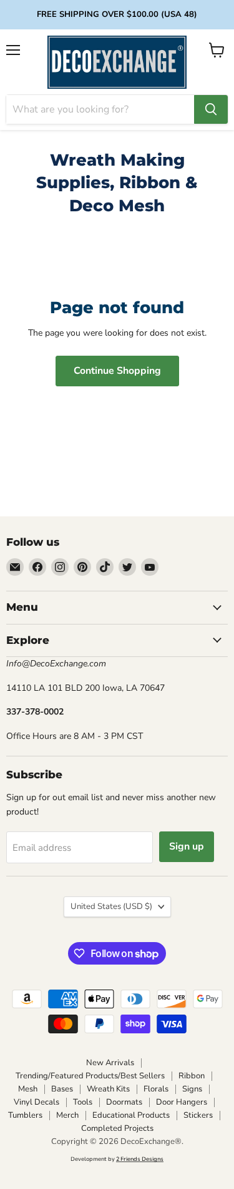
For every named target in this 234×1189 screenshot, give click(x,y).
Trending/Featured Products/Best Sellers (90, 1075)
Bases (62, 1089)
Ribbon (191, 1075)
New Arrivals (110, 1062)
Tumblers (25, 1115)
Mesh (27, 1089)
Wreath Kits (108, 1089)
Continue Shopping (117, 371)
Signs (192, 1089)
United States (111, 906)
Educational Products (131, 1115)
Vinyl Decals (36, 1102)
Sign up (186, 846)
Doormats (124, 1102)
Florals (156, 1089)
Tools (82, 1102)
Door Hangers (181, 1102)
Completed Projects (117, 1128)
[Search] (211, 109)
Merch (67, 1115)
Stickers (198, 1115)
